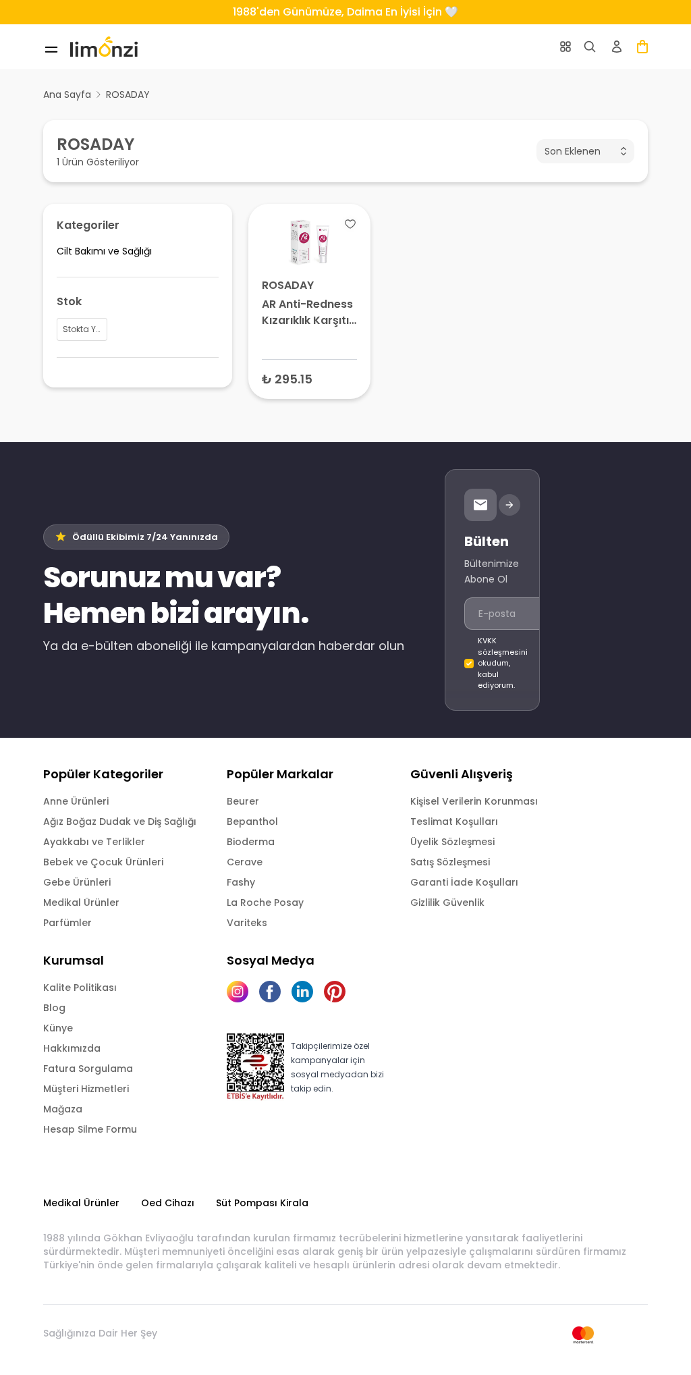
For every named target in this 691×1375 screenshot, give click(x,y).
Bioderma (251, 841)
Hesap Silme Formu (90, 1129)
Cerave (244, 862)
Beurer (243, 801)
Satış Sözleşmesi (450, 862)
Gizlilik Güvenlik (447, 902)
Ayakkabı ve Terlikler (94, 841)
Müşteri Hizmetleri (86, 1089)
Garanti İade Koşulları (464, 882)
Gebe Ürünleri (77, 882)
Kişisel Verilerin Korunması (474, 801)
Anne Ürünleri (76, 801)
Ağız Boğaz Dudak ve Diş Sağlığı (119, 821)
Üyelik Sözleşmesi (452, 841)
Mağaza (62, 1109)
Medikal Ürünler (81, 902)
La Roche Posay (265, 902)
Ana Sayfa (67, 94)
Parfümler (67, 922)
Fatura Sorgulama (88, 1068)
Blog (54, 1008)
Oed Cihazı (167, 1203)
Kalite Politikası (80, 987)
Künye (58, 1028)
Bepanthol (252, 821)
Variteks (247, 922)
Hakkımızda (72, 1048)
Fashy (241, 882)
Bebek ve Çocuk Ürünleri (103, 862)
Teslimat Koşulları (454, 821)
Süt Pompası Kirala (262, 1203)
